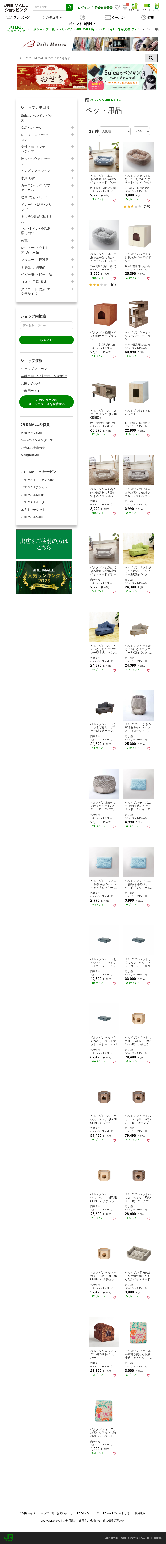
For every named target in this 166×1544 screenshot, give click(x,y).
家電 (24, 240)
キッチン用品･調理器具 (36, 219)
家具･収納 (28, 178)
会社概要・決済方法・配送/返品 (44, 376)
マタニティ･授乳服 (35, 259)
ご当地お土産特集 (33, 447)
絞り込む (46, 340)
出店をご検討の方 (89, 1520)
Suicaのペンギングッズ (36, 118)
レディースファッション (35, 137)
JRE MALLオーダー (34, 502)
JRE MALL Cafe (32, 516)
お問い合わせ (30, 383)
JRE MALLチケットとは (115, 1513)
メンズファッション (35, 170)
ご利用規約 (138, 1513)
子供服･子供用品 (33, 267)
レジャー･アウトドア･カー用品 (35, 250)
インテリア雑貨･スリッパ (36, 207)
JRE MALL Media (32, 494)
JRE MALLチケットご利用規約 (58, 1520)
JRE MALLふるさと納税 (37, 480)
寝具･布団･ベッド (34, 197)
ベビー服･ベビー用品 (36, 274)
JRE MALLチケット (34, 487)
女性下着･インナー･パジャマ (35, 149)
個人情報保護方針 (113, 1520)
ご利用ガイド (30, 391)
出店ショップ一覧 (43, 29)
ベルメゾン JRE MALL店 (77, 29)
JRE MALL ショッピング (16, 29)
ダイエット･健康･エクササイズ (35, 291)
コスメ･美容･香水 (34, 282)
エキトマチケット (33, 509)
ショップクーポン (34, 369)
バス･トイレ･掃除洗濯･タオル (119, 29)
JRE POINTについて (87, 1513)
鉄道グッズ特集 (31, 433)
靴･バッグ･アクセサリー (35, 161)
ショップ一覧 (46, 1513)
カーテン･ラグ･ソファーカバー (35, 188)
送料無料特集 (30, 455)
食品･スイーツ (31, 127)
